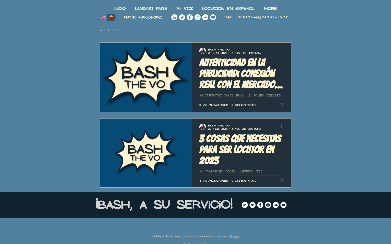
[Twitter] (182, 17)
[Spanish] (111, 17)
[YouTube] (213, 17)
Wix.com (234, 236)
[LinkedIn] (174, 17)
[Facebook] (190, 17)
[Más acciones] (283, 50)
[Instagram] (197, 17)
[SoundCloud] (205, 17)
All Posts (110, 30)
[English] (103, 17)
